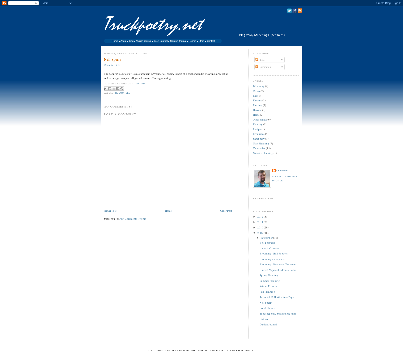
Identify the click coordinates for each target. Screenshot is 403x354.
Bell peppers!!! (268, 242)
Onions (264, 319)
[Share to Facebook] (118, 89)
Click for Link (112, 65)
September (267, 238)
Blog (131, 41)
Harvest (257, 110)
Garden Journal (178, 41)
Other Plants (260, 119)
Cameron (282, 170)
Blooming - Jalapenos (272, 259)
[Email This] (106, 89)
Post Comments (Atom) (132, 218)
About (123, 41)
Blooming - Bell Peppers (274, 253)
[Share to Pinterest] (122, 89)
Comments (264, 67)
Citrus (256, 91)
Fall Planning (267, 292)
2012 (260, 216)
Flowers (257, 100)
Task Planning (261, 143)
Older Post (226, 210)
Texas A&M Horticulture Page (277, 297)
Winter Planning (269, 286)
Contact (211, 41)
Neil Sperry (113, 59)
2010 (260, 227)
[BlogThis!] (110, 89)
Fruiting (257, 105)
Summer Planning (270, 281)
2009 (260, 233)
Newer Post (110, 210)
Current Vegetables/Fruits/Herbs (278, 270)
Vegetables (259, 148)
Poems (192, 41)
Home (115, 41)
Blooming (258, 86)
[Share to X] (114, 89)
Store (201, 41)
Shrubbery (259, 138)
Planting (258, 124)
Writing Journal (143, 41)
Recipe (257, 129)
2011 (260, 222)
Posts (261, 60)
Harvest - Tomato (269, 248)
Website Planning (263, 153)
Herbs (256, 115)
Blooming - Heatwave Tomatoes (278, 264)
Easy (255, 95)
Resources (123, 93)
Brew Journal (160, 41)
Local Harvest (267, 308)
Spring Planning (269, 275)
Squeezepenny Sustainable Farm (278, 313)
